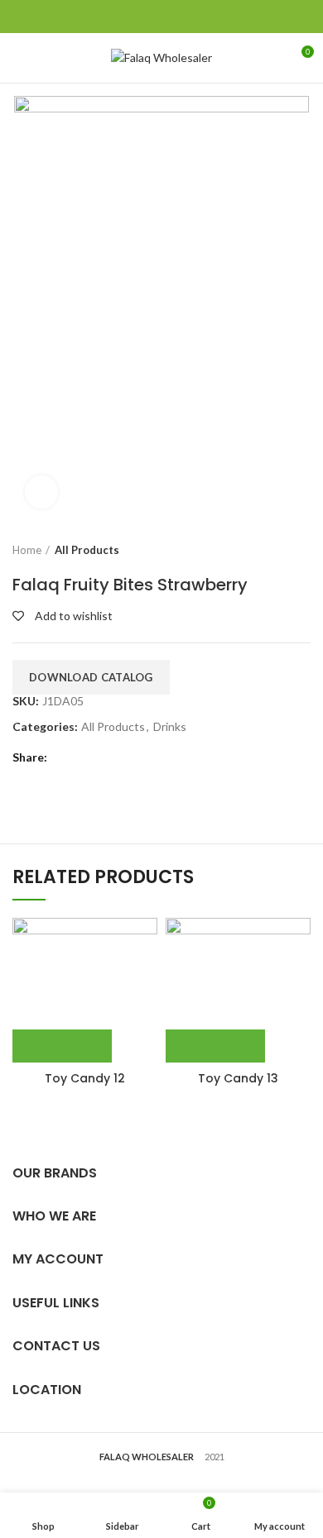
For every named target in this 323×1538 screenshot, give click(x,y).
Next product (302, 550)
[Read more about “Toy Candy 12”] (62, 1046)
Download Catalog (91, 677)
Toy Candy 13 (238, 1078)
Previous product (269, 550)
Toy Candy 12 (85, 1078)
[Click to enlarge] (41, 492)
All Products (87, 549)
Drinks (169, 726)
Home (26, 549)
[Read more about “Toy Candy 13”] (215, 1046)
